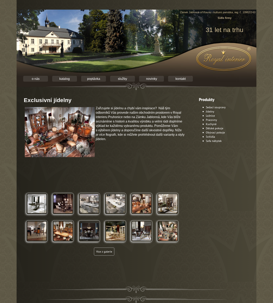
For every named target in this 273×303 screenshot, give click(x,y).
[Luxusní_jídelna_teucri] (168, 243)
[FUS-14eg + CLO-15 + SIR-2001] (63, 216)
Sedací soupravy (216, 107)
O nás (36, 78)
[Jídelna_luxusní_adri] (63, 243)
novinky (151, 78)
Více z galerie (104, 251)
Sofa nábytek (214, 141)
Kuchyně (211, 124)
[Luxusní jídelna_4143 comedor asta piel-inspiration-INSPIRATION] (115, 243)
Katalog (64, 78)
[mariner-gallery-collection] (142, 243)
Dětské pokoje (214, 128)
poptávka (93, 78)
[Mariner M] (89, 243)
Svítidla (210, 136)
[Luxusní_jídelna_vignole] (142, 216)
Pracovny (211, 120)
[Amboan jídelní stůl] (37, 216)
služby (122, 78)
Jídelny (210, 111)
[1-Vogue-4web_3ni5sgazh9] (37, 243)
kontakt (180, 78)
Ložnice (210, 115)
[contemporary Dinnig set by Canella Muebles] (115, 216)
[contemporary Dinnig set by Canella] (89, 216)
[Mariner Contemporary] (168, 216)
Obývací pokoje (215, 132)
